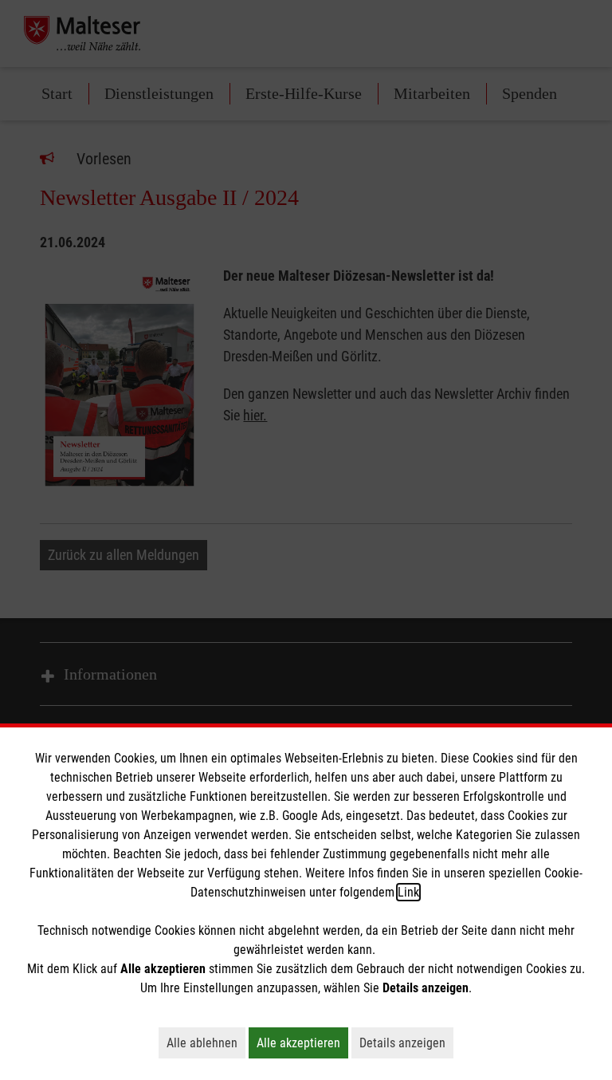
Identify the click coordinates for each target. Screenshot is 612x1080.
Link (408, 892)
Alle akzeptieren (302, 1042)
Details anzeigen (406, 1042)
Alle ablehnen (206, 1042)
